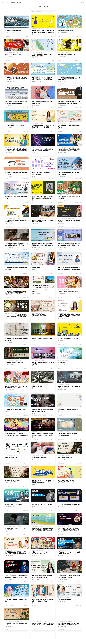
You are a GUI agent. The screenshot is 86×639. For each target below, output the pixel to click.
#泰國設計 (34, 202)
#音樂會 (60, 415)
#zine (33, 36)
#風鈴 (7, 344)
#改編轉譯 (34, 368)
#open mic (34, 558)
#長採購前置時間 (35, 249)
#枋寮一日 (8, 36)
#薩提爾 (7, 629)
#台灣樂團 (8, 131)
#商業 (7, 510)
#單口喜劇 (8, 439)
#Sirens (7, 534)
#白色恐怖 (34, 84)
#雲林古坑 (60, 131)
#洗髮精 (33, 226)
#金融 (59, 392)
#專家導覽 (60, 202)
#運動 (7, 178)
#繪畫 (33, 107)
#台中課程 (60, 155)
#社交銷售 (60, 107)
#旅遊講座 (34, 344)
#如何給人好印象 (62, 226)
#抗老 (7, 273)
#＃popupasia (61, 344)
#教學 (7, 368)
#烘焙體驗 (8, 321)
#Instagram (60, 534)
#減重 (7, 558)
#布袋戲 (7, 415)
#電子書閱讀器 (61, 463)
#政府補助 (8, 226)
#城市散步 (8, 486)
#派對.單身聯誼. (9, 297)
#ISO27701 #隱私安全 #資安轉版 (39, 415)
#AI (6, 107)
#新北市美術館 (61, 439)
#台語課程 (60, 84)
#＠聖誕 (33, 321)
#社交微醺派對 (35, 439)
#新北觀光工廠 (61, 36)
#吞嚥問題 (34, 463)
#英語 (7, 155)
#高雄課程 (34, 486)
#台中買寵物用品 (9, 392)
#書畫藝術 (34, 605)
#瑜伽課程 (8, 249)
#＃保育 (7, 581)
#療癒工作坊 (61, 249)
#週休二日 (60, 321)
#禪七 (33, 297)
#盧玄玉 (7, 202)
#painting (8, 463)
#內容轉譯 (34, 60)
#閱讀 (33, 534)
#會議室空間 (34, 629)
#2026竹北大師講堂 (10, 605)
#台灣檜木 (34, 392)
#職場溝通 (34, 581)
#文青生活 (8, 84)
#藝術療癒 (8, 60)
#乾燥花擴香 (61, 581)
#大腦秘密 (34, 131)
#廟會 (59, 60)
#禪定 (59, 368)
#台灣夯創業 (61, 273)
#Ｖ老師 (60, 297)
